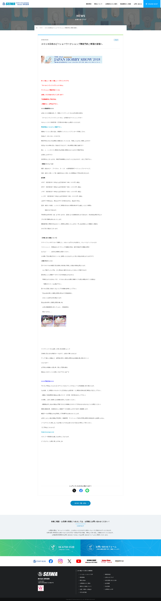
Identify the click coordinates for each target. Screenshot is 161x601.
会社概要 (107, 583)
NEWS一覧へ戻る (80, 503)
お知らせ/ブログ (109, 577)
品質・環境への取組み (86, 589)
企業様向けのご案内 (111, 4)
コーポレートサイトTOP (86, 574)
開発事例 (88, 4)
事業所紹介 (108, 574)
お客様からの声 (109, 589)
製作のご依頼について (86, 586)
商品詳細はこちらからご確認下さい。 (52, 127)
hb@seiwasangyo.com (47, 432)
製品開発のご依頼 (125, 4)
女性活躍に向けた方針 (111, 580)
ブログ (116, 40)
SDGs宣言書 (83, 592)
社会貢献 (107, 586)
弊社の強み (83, 580)
